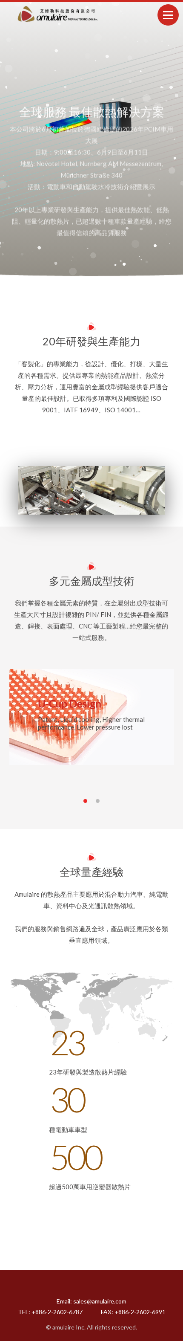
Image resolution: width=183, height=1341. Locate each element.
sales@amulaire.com (99, 1301)
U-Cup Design (69, 703)
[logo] (56, 14)
